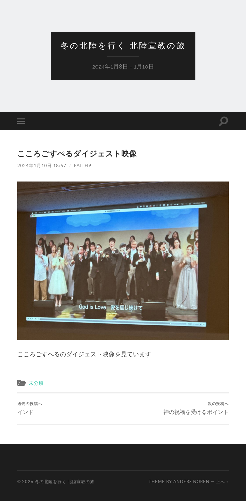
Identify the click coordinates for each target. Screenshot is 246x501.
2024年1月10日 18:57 (41, 165)
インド (29, 408)
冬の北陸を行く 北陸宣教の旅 (123, 45)
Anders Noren (191, 481)
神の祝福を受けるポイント (196, 408)
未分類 (36, 383)
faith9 (82, 165)
